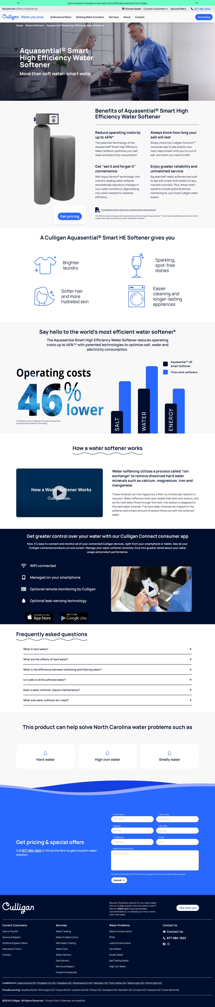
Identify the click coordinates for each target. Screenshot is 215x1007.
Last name (163, 814)
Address (116, 825)
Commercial (31, 8)
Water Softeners (34, 25)
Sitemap (65, 1000)
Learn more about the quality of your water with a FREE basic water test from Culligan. (107, 3)
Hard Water (115, 948)
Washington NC (136, 983)
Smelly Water (116, 954)
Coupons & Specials (66, 972)
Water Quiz (62, 948)
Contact (140, 17)
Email (161, 837)
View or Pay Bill (10, 931)
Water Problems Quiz (67, 937)
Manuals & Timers (11, 948)
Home (19, 25)
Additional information (123, 848)
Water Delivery (63, 954)
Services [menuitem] (114, 17)
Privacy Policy (158, 874)
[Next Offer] (196, 3)
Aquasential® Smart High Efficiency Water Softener (75, 25)
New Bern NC (101, 983)
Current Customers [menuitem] (155, 8)
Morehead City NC (83, 983)
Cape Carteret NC (26, 983)
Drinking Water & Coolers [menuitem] (90, 17)
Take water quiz (188, 907)
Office (20, 8)
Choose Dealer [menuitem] (133, 8)
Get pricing (204, 17)
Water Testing (63, 931)
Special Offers (178, 8)
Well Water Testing (66, 943)
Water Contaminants (120, 931)
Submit (117, 880)
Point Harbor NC (118, 983)
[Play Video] (59, 493)
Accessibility (78, 1000)
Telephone (118, 837)
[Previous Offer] (18, 3)
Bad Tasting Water (119, 960)
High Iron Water (117, 966)
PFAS (112, 937)
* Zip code (162, 825)
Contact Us (175, 932)
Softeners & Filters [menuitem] (60, 17)
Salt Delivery (62, 960)
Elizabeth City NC (46, 983)
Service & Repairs (11, 937)
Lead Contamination (120, 943)
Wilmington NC (154, 983)
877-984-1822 (202, 8)
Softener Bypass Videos (14, 943)
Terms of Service (173, 874)
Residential (8, 8)
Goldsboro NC (64, 983)
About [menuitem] (126, 17)
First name (118, 814)
